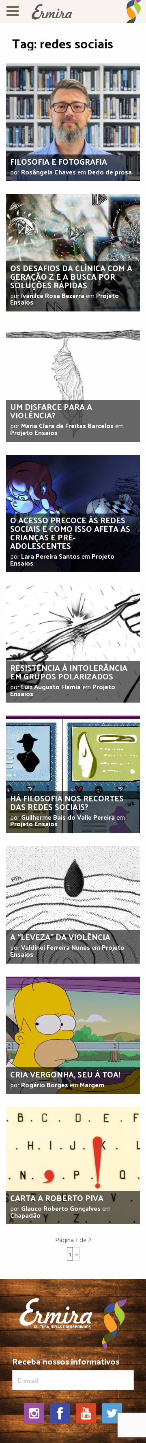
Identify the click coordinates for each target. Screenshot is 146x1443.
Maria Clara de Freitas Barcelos (67, 425)
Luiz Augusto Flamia (51, 686)
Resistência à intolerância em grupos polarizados (68, 671)
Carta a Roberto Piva (56, 1198)
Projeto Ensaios (34, 432)
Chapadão (25, 1215)
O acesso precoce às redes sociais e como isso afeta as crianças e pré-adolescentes (70, 533)
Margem (92, 1084)
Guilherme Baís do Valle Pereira (68, 817)
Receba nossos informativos (65, 1363)
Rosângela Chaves (48, 172)
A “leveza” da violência (60, 936)
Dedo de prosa (110, 172)
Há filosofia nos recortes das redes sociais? (67, 802)
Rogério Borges (44, 1084)
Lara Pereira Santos (50, 556)
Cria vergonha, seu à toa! (65, 1074)
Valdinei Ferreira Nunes (55, 947)
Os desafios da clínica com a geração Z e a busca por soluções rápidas (71, 276)
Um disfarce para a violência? (51, 410)
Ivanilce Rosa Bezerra (52, 295)
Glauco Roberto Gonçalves (61, 1208)
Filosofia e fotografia (58, 161)
